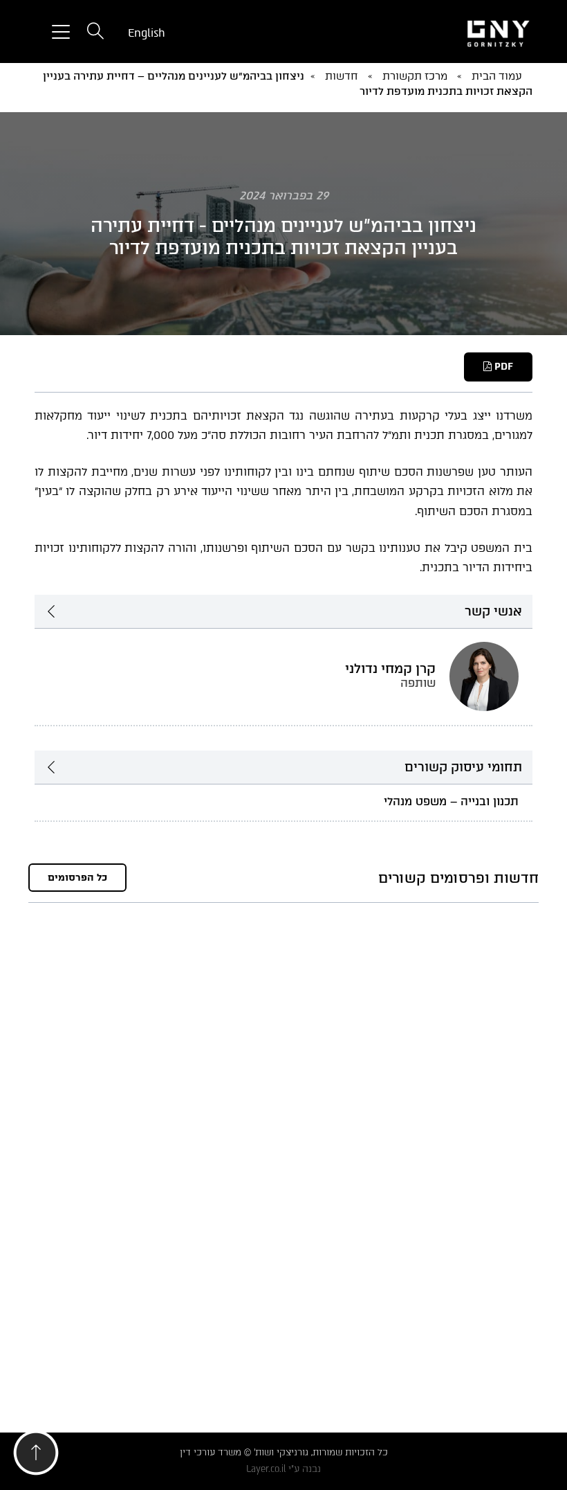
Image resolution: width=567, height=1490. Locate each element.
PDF (502, 366)
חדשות (341, 76)
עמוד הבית (497, 76)
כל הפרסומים (77, 877)
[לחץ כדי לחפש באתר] (95, 32)
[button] (36, 1456)
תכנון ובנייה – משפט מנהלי (451, 801)
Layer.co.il (266, 1469)
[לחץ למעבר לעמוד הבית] (456, 31)
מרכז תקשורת (414, 76)
